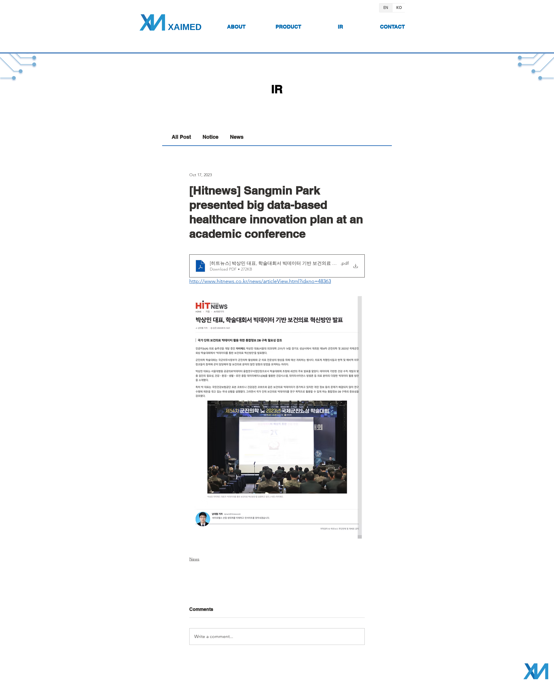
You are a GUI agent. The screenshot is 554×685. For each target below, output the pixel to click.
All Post (181, 137)
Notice (210, 137)
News (237, 137)
